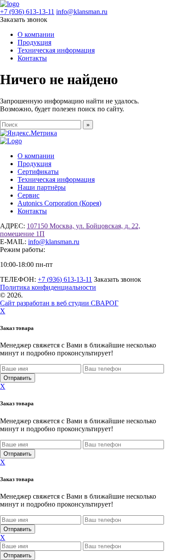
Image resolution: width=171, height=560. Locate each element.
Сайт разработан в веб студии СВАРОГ (59, 303)
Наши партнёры (42, 187)
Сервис (28, 195)
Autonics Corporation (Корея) (59, 203)
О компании (36, 34)
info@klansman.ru (81, 11)
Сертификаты (38, 171)
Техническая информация (56, 50)
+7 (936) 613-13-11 (27, 11)
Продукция (34, 42)
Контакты (32, 58)
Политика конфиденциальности (48, 287)
